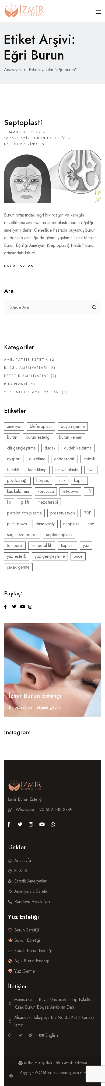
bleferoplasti (41, 426)
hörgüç (42, 480)
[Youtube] (42, 824)
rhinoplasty (45, 524)
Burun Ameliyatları (26, 367)
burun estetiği (38, 437)
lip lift (24, 502)
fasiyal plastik (67, 470)
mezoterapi (48, 502)
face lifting (37, 470)
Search (94, 307)
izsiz (61, 480)
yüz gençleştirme (50, 556)
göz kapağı (17, 480)
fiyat (90, 470)
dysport (13, 459)
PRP (87, 513)
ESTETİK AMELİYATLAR (26, 375)
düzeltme (37, 459)
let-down (70, 491)
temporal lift (41, 545)
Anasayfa (12, 70)
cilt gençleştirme (21, 448)
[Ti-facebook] (9, 824)
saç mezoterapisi (22, 534)
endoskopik (64, 459)
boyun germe (73, 426)
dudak (49, 448)
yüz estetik (16, 556)
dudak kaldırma (78, 448)
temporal (15, 545)
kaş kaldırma (18, 491)
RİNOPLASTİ (39, 144)
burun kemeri (70, 437)
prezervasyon (62, 513)
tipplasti (67, 545)
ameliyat (14, 426)
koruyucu (46, 491)
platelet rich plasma (24, 513)
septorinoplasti (59, 534)
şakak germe (18, 567)
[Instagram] (31, 824)
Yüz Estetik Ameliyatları (32, 392)
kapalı (79, 480)
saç (91, 524)
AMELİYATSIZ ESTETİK (26, 359)
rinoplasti (71, 524)
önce (78, 556)
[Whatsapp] (53, 824)
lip (9, 502)
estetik (89, 459)
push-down (17, 524)
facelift (13, 470)
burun (12, 437)
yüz (86, 545)
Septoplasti (23, 122)
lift (89, 491)
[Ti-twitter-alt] (20, 824)
